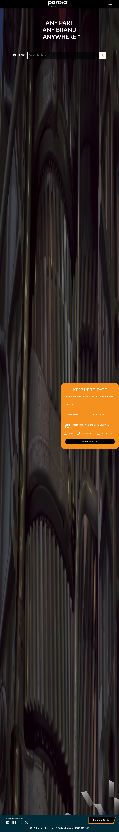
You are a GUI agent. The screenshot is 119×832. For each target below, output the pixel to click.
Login (110, 4)
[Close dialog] (116, 386)
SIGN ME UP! (90, 441)
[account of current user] (7, 4)
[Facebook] (14, 822)
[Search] (102, 55)
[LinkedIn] (8, 822)
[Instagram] (20, 822)
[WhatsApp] (27, 822)
